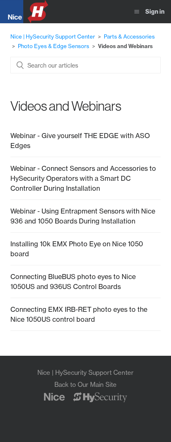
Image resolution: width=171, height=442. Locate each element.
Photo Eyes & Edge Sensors (53, 46)
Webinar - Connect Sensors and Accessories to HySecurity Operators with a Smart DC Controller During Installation (83, 178)
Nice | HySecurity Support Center (52, 36)
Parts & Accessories (129, 36)
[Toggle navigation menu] (136, 12)
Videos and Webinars (125, 46)
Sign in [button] (154, 11)
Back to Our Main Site (85, 385)
